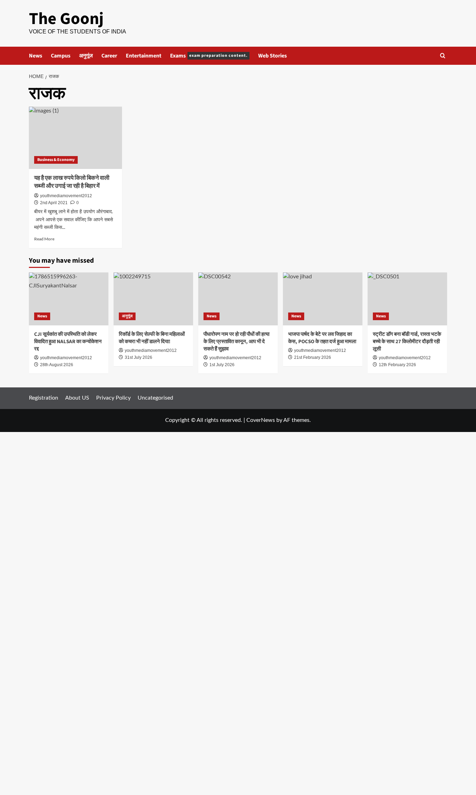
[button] (442, 55)
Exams (209, 56)
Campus (60, 56)
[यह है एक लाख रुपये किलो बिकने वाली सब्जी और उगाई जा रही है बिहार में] (75, 138)
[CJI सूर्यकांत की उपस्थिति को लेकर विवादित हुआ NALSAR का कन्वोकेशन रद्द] (68, 298)
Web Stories (272, 56)
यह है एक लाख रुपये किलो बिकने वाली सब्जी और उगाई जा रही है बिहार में (71, 182)
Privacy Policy (113, 398)
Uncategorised (155, 398)
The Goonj (66, 19)
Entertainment (143, 56)
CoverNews (260, 420)
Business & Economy (56, 160)
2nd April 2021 (54, 202)
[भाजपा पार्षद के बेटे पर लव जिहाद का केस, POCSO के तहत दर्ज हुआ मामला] (322, 298)
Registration (43, 398)
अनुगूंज (86, 56)
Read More (44, 238)
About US (77, 398)
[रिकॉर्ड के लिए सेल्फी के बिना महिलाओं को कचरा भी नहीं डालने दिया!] (153, 298)
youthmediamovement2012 (66, 195)
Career (109, 56)
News (35, 56)
